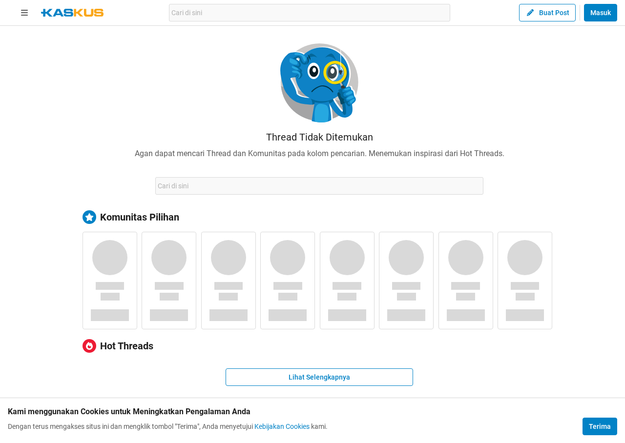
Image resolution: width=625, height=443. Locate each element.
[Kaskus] (72, 13)
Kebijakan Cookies (282, 426)
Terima (600, 426)
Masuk (600, 13)
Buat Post (554, 13)
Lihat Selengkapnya (319, 377)
